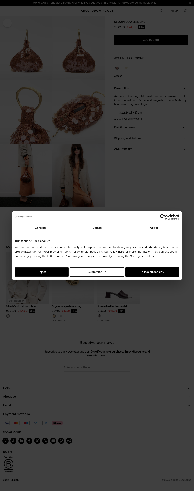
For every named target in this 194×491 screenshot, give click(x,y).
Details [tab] (97, 227)
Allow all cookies (152, 271)
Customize (95, 271)
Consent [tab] (40, 227)
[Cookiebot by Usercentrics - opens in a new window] (162, 217)
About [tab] (154, 227)
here (121, 251)
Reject (42, 271)
